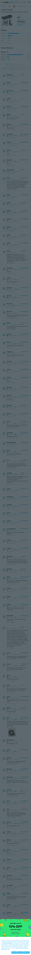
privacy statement (7, 942)
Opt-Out (20, 952)
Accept (14, 952)
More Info (26, 952)
